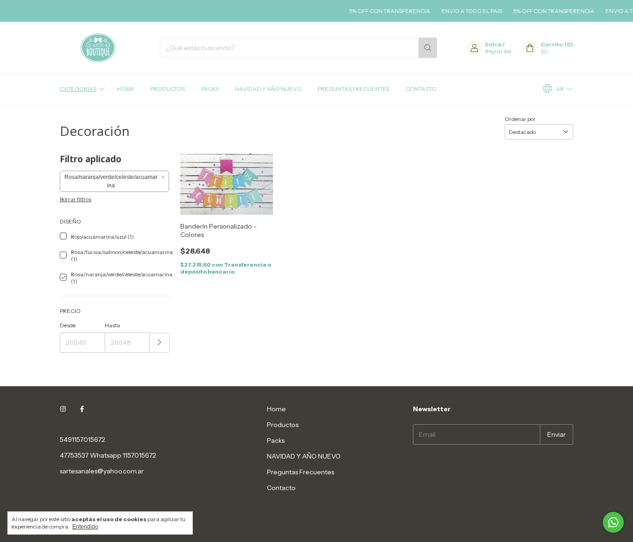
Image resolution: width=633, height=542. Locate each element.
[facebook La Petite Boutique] (82, 409)
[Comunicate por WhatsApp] (613, 522)
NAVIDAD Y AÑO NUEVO (268, 88)
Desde (68, 325)
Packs (210, 88)
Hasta (112, 325)
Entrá (493, 44)
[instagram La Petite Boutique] (63, 409)
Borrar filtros (75, 199)
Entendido (85, 526)
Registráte (498, 51)
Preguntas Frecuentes (353, 88)
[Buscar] (427, 48)
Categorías (78, 88)
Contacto (421, 88)
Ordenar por (520, 118)
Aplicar (160, 343)
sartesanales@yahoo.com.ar (102, 471)
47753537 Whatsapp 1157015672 (108, 455)
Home (125, 88)
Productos (168, 88)
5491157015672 (82, 439)
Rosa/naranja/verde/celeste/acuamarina (111, 181)
